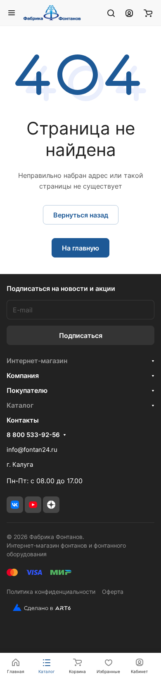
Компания (23, 375)
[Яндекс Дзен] (51, 504)
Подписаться (80, 335)
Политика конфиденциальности (51, 591)
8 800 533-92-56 (33, 435)
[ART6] (39, 607)
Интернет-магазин (37, 361)
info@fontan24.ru (32, 450)
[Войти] (129, 13)
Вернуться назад (80, 215)
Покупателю (27, 390)
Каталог (20, 405)
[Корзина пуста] (148, 13)
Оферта (112, 591)
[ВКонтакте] (15, 504)
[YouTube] (33, 504)
